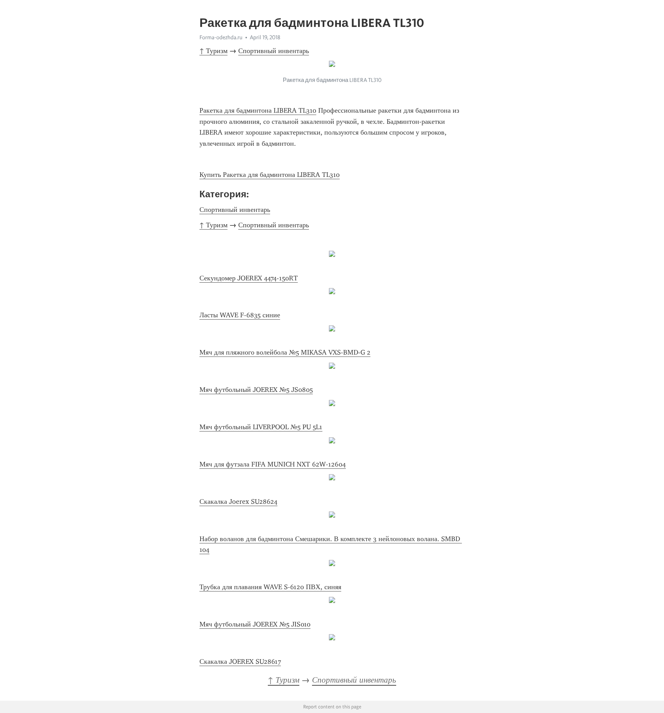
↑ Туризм (213, 51)
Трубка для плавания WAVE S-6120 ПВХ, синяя (270, 587)
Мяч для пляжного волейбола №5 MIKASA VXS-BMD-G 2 (284, 352)
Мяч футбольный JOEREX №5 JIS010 (254, 624)
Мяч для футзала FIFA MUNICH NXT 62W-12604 (272, 464)
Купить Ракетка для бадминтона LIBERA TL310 (269, 174)
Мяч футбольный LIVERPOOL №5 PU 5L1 (260, 427)
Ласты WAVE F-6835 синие (239, 315)
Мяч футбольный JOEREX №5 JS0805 (256, 389)
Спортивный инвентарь (273, 51)
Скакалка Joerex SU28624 (238, 501)
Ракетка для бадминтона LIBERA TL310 (257, 110)
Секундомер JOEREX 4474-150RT (248, 278)
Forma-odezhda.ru (220, 37)
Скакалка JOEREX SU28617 (240, 661)
